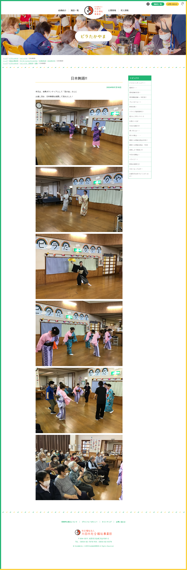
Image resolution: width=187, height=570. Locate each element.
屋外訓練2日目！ (135, 92)
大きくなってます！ (136, 169)
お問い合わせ (172, 4)
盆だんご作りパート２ (136, 116)
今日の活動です (134, 126)
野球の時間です (134, 164)
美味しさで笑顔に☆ (136, 150)
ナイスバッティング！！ (137, 83)
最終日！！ (133, 88)
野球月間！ (133, 107)
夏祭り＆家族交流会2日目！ (138, 140)
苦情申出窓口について (69, 522)
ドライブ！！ (133, 159)
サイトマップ (107, 522)
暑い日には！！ (134, 130)
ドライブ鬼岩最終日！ (136, 111)
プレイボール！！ (135, 102)
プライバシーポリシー (90, 522)
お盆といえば (133, 121)
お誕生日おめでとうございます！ (139, 175)
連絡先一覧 (158, 4)
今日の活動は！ (134, 154)
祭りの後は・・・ (135, 135)
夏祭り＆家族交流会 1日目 (138, 145)
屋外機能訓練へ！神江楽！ (138, 97)
